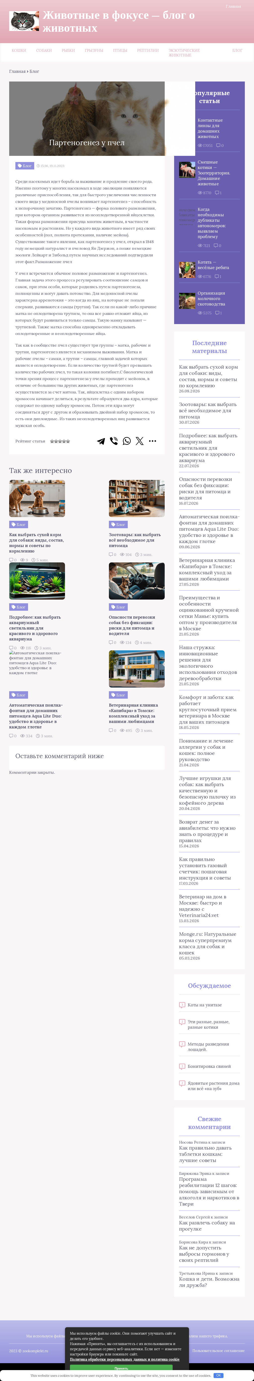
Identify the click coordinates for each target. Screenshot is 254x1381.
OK (218, 1375)
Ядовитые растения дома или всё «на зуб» (214, 1085)
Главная (233, 6)
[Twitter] (140, 441)
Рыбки (68, 50)
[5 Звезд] (68, 441)
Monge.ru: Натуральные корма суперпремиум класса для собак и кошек (207, 943)
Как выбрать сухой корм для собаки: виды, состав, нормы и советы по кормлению (208, 376)
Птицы (120, 50)
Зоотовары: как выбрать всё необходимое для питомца (208, 410)
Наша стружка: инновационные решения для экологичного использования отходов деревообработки (208, 662)
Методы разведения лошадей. (208, 1046)
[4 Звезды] (64, 441)
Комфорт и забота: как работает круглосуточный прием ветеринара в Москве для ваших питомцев (208, 709)
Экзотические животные (184, 52)
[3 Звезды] (60, 441)
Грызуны (94, 50)
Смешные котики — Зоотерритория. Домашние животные (214, 173)
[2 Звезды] (56, 441)
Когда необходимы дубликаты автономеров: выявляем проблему (212, 223)
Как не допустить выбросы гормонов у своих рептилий (204, 1253)
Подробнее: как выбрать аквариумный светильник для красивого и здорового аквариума (208, 447)
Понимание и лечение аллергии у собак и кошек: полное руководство (206, 750)
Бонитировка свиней (209, 1066)
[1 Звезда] (52, 441)
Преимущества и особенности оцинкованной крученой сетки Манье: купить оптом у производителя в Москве (209, 613)
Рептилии (148, 50)
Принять (121, 1368)
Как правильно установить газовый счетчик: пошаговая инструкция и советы (205, 868)
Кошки (19, 50)
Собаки (44, 50)
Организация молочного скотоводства (211, 298)
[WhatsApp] (127, 441)
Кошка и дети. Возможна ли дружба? (209, 1282)
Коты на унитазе (205, 1005)
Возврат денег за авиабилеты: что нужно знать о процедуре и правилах (207, 831)
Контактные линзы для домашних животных (210, 128)
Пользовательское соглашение (218, 1351)
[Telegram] (101, 441)
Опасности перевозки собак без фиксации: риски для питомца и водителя (205, 488)
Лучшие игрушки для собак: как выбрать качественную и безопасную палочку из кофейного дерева (207, 790)
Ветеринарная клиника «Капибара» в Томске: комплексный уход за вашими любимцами (207, 569)
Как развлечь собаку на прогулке (207, 1225)
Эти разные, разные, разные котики (209, 1024)
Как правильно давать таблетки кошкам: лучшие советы (205, 1154)
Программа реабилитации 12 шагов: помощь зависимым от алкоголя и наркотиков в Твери (209, 1191)
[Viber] (114, 441)
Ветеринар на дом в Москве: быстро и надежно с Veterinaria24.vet (202, 905)
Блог (237, 50)
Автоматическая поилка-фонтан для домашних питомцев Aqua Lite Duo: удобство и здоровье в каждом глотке (209, 528)
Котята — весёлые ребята (213, 264)
